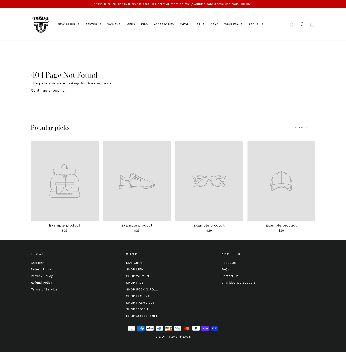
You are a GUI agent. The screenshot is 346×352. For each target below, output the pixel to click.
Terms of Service (44, 289)
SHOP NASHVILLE (140, 302)
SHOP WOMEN (137, 276)
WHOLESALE (233, 24)
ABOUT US (256, 24)
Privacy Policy (42, 276)
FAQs (225, 269)
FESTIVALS (93, 24)
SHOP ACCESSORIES (142, 316)
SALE (200, 24)
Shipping (38, 263)
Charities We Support (238, 282)
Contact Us (230, 276)
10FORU (185, 24)
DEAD (214, 24)
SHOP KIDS (135, 282)
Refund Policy (41, 282)
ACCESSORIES (164, 24)
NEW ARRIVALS (68, 24)
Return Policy (41, 269)
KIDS (144, 24)
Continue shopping (48, 90)
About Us (228, 263)
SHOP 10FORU (137, 309)
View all (303, 127)
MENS (131, 24)
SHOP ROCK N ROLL (142, 289)
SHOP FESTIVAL (138, 296)
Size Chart (134, 263)
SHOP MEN (135, 269)
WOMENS (114, 24)
